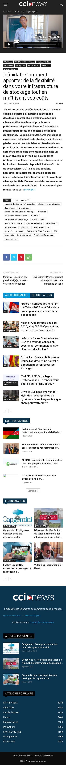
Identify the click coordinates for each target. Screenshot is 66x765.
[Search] (61, 4)
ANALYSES (8, 62)
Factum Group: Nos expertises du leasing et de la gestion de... (17, 568)
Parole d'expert (33, 65)
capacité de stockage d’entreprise (20, 204)
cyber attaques (53, 204)
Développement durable (10, 383)
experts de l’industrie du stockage (20, 212)
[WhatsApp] (28, 257)
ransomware (38, 227)
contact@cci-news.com (42, 622)
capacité (25, 200)
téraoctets (9, 235)
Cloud (40, 204)
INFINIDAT (30, 189)
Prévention (46, 65)
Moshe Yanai (51, 223)
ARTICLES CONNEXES (16, 295)
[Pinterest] (21, 257)
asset (15, 200)
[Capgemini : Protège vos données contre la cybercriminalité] (17, 518)
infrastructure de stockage (16, 219)
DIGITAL (16, 11)
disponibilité (10, 208)
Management (20, 65)
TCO (56, 231)
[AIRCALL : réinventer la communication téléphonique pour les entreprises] (11, 464)
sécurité (8, 231)
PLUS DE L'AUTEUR (42, 295)
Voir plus (32, 490)
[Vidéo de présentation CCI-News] (48, 552)
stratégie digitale (31, 11)
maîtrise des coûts (34, 223)
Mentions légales (32, 615)
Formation (8, 346)
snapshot (19, 231)
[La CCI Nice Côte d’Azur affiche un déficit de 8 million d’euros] (11, 479)
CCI (5, 311)
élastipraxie (24, 208)
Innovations (8, 65)
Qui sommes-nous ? (12, 615)
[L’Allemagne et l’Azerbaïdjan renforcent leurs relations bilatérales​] (11, 433)
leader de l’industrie (13, 223)
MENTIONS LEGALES (44, 755)
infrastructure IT (39, 219)
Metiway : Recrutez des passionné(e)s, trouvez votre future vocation (15, 280)
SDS (49, 227)
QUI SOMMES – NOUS (22, 755)
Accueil (6, 11)
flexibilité (42, 212)
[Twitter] (14, 257)
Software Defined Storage (38, 231)
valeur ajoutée (11, 239)
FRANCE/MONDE (43, 62)
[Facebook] (6, 257)
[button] (5, 4)
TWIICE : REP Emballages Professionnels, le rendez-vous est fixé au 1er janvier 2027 (40, 380)
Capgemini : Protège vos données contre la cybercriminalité (16, 533)
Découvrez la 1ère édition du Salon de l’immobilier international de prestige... (48, 533)
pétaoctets (24, 227)
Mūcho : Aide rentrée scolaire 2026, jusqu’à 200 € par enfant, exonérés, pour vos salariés (40, 326)
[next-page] (10, 411)
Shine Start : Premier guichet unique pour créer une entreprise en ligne (48, 280)
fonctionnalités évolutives (16, 215)
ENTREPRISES (28, 62)
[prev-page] (5, 411)
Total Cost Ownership (43, 235)
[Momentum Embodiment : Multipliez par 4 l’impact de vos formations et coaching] (11, 448)
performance (10, 227)
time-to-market (24, 235)
